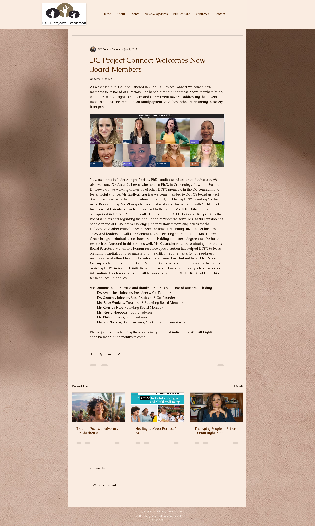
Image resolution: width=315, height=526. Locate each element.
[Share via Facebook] (91, 354)
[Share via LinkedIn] (109, 354)
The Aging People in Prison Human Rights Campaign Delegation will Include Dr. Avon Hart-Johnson (215, 430)
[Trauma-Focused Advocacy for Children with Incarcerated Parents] (98, 407)
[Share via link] (118, 354)
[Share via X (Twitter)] (100, 354)
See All (238, 385)
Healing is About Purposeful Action (157, 430)
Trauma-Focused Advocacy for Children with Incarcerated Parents (97, 430)
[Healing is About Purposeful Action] (157, 407)
